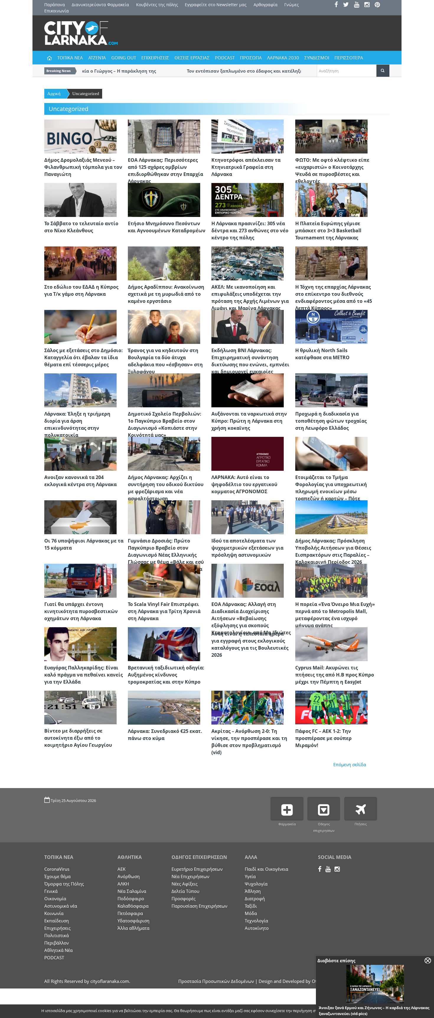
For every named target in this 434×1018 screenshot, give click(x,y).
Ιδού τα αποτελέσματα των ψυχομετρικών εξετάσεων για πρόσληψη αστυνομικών (247, 547)
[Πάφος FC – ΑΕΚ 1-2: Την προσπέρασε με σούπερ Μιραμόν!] (331, 707)
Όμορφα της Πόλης (64, 884)
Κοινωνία (53, 913)
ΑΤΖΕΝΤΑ (97, 58)
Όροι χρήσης (378, 1011)
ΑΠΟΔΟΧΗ (348, 1011)
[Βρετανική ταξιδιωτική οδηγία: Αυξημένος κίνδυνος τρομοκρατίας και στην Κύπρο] (164, 644)
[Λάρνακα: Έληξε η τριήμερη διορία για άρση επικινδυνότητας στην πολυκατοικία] (80, 390)
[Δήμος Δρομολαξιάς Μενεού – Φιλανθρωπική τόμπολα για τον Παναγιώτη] (80, 136)
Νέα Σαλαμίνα (132, 891)
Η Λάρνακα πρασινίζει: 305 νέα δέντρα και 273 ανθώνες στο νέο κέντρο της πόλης (249, 230)
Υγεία (250, 876)
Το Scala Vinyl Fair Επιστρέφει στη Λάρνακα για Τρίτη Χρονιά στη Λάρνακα (164, 611)
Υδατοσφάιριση (133, 921)
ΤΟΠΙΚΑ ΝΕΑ (70, 58)
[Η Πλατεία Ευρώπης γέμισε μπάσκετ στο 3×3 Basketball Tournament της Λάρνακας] (331, 199)
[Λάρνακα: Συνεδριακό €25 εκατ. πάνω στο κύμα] (164, 707)
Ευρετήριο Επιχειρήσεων (197, 869)
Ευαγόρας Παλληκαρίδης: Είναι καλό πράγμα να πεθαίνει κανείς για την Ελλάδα (83, 674)
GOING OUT (123, 58)
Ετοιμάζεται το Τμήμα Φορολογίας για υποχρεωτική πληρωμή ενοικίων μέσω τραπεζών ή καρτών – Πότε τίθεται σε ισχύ (331, 491)
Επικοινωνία (56, 11)
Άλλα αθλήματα (133, 928)
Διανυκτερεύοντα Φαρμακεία (100, 4)
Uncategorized (85, 93)
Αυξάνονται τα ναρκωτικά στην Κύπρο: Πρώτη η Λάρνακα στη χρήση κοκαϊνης (249, 421)
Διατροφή (255, 898)
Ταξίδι (251, 906)
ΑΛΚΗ (123, 884)
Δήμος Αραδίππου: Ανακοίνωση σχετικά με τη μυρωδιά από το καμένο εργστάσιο (166, 294)
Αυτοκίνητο (257, 928)
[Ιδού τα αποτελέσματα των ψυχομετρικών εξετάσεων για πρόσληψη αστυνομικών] (247, 517)
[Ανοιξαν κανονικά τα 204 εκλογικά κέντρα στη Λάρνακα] (80, 453)
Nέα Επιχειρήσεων (190, 876)
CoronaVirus (56, 869)
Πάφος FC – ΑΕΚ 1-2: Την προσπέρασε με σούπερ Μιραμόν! (323, 738)
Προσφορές (183, 898)
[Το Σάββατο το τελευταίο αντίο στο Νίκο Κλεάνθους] (80, 199)
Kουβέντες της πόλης (157, 4)
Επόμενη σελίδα (349, 764)
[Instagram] (368, 5)
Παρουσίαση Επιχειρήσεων (199, 906)
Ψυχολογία (256, 884)
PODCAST (225, 58)
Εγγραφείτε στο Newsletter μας (216, 4)
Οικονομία (55, 898)
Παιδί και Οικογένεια (266, 869)
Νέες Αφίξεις (185, 884)
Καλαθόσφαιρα (133, 906)
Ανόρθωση (129, 876)
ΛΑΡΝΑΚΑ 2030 (283, 58)
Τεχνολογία (256, 921)
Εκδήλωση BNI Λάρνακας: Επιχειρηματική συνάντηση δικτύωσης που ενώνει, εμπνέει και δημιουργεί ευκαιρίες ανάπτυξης (250, 364)
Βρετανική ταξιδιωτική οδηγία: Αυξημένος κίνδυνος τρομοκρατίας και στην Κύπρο (166, 674)
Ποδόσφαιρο (131, 898)
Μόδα (251, 913)
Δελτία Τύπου (185, 891)
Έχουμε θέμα (57, 876)
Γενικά (51, 891)
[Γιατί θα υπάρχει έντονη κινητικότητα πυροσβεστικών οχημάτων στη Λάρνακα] (80, 580)
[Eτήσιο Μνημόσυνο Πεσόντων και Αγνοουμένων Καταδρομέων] (164, 199)
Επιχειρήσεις (57, 928)
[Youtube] (358, 5)
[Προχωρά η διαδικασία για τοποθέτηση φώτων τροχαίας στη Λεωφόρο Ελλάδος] (331, 390)
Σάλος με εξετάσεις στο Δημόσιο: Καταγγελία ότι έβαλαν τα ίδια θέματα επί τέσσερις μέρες (83, 357)
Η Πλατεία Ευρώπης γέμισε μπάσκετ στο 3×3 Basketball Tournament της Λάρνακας (328, 230)
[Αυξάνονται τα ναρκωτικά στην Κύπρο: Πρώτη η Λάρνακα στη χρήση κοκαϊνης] (247, 390)
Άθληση (253, 891)
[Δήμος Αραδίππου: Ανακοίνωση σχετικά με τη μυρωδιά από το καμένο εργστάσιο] (164, 263)
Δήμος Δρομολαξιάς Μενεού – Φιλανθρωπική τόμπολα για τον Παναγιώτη (83, 167)
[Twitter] (348, 5)
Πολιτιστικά (56, 935)
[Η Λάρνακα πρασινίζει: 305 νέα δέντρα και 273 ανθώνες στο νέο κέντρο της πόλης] (247, 199)
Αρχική (54, 93)
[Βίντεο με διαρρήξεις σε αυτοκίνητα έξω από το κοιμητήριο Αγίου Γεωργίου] (80, 707)
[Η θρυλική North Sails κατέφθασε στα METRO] (331, 326)
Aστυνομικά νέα (60, 906)
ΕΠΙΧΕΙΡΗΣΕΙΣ (155, 58)
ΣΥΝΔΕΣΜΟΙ (316, 58)
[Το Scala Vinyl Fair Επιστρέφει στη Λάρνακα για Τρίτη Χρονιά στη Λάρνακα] (164, 580)
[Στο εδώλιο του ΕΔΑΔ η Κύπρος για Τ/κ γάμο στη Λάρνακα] (80, 263)
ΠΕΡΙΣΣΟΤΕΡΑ (349, 58)
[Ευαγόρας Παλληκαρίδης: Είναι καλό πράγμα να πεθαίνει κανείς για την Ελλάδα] (80, 644)
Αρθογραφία (266, 4)
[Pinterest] (379, 5)
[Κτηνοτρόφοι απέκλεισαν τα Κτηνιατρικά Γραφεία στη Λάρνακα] (247, 136)
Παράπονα (54, 4)
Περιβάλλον (56, 943)
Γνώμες (291, 4)
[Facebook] (338, 5)
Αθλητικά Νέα (58, 950)
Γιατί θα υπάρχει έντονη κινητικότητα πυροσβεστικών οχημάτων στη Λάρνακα (81, 611)
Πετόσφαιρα (130, 913)
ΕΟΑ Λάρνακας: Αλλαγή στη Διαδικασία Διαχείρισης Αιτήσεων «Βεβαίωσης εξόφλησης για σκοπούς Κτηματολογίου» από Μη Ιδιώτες (251, 618)
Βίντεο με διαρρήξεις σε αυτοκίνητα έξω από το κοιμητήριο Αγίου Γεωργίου (78, 738)
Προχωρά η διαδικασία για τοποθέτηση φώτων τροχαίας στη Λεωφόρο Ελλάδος (331, 421)
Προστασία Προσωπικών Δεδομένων (216, 981)
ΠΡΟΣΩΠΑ (251, 58)
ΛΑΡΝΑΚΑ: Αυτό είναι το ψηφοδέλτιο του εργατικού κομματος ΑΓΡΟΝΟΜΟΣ (244, 484)
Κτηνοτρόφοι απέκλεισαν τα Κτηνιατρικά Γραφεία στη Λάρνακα (245, 167)
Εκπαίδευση (56, 921)
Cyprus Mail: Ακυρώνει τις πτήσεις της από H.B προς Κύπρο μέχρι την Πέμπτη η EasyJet (334, 674)
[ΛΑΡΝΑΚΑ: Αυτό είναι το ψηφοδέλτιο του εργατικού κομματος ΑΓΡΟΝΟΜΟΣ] (247, 453)
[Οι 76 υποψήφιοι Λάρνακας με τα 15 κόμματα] (80, 517)
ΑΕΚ (121, 869)
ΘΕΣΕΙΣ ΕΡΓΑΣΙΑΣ (192, 58)
